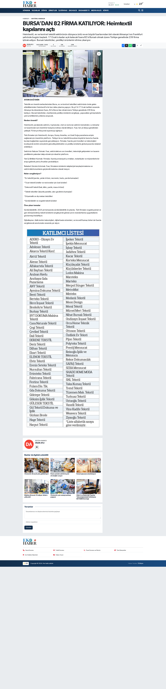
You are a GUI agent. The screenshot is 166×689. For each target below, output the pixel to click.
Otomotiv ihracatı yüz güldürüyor (36, 474)
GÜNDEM (26, 10)
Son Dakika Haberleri (31, 555)
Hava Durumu (29, 550)
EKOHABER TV (84, 10)
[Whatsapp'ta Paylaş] (130, 45)
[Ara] (139, 10)
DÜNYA (44, 10)
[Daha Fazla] (134, 45)
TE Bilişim (140, 563)
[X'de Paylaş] (126, 45)
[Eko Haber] (30, 4)
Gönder (28, 527)
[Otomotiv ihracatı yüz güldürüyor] (36, 465)
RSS (26, 563)
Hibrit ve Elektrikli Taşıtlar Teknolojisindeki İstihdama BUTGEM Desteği (86, 497)
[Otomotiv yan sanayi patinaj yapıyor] (62, 486)
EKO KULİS (73, 10)
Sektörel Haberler (38, 18)
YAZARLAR (36, 10)
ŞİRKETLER (53, 10)
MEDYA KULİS (96, 10)
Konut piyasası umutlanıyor (86, 474)
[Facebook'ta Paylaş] (123, 45)
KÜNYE (106, 10)
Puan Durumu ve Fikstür (93, 550)
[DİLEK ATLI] (29, 444)
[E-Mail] (36, 447)
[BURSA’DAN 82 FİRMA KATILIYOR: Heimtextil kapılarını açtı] (63, 73)
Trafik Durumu (60, 550)
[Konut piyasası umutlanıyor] (88, 465)
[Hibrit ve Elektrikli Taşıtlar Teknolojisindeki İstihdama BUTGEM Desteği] (88, 486)
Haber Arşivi (59, 555)
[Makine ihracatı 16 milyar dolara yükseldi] (36, 486)
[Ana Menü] (142, 10)
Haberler (26, 18)
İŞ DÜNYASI (63, 10)
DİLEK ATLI (39, 443)
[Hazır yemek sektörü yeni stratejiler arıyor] (62, 465)
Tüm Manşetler (121, 550)
